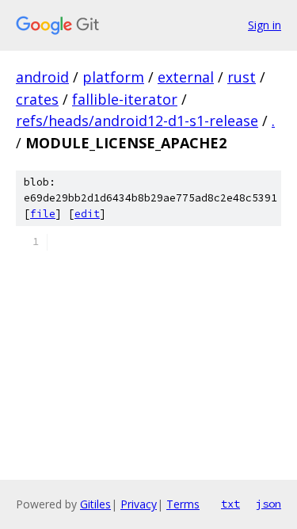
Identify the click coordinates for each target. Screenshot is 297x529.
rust (241, 76)
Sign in (264, 25)
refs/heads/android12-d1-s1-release (137, 120)
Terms (183, 504)
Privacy (138, 504)
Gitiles (95, 504)
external (186, 76)
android (42, 76)
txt (230, 503)
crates (37, 99)
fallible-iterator (124, 99)
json (268, 503)
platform (113, 76)
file (42, 213)
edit (87, 213)
